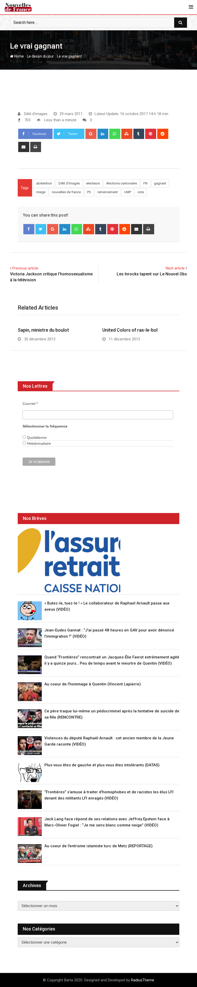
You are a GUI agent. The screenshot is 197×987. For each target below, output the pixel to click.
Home (18, 56)
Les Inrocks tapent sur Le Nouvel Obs (152, 274)
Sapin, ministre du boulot (43, 330)
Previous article (25, 268)
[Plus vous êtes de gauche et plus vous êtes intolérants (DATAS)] (30, 772)
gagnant (160, 183)
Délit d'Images (69, 183)
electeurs (93, 183)
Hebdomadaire (38, 443)
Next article (175, 268)
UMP (127, 192)
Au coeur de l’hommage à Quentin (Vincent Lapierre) (92, 684)
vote (140, 192)
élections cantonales (121, 183)
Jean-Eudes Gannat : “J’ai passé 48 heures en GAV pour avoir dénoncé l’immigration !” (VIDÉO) (109, 633)
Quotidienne (36, 437)
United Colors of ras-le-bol (129, 330)
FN (145, 183)
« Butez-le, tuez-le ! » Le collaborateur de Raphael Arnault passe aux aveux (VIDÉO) (107, 606)
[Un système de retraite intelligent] (69, 560)
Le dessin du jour (40, 56)
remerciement (107, 192)
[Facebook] (28, 229)
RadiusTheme (142, 980)
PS (89, 192)
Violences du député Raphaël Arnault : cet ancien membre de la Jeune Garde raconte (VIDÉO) (109, 741)
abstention (44, 183)
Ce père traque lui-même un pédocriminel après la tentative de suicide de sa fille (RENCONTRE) (111, 714)
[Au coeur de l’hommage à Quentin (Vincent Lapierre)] (30, 691)
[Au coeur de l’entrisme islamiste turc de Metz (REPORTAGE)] (30, 853)
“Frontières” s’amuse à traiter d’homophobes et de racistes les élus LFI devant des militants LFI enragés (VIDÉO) (108, 795)
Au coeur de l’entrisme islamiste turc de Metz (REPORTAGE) (98, 846)
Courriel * (30, 404)
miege (40, 192)
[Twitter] (40, 229)
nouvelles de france (66, 192)
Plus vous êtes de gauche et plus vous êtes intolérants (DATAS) (102, 765)
